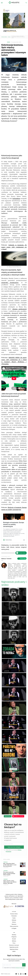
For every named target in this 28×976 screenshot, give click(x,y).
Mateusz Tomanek (6, 558)
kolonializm (16, 198)
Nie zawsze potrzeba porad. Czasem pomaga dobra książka (9, 873)
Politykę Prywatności (20, 967)
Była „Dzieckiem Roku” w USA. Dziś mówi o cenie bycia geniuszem (9, 865)
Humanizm (14, 915)
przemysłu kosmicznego (9, 282)
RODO (14, 951)
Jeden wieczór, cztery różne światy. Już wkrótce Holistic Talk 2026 (9, 882)
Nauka (14, 918)
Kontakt (14, 938)
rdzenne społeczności (19, 309)
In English (14, 928)
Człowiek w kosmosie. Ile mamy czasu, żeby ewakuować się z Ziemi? (14, 247)
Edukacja (14, 920)
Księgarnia (14, 936)
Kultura (14, 922)
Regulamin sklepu (14, 949)
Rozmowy (14, 924)
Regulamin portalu (14, 947)
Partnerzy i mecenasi (14, 945)
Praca (14, 943)
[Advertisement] (14, 138)
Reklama (14, 941)
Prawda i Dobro (14, 913)
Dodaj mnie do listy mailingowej (14, 847)
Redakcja (14, 934)
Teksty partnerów (14, 926)
